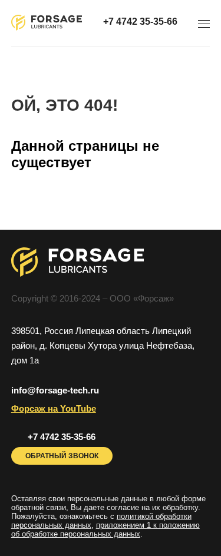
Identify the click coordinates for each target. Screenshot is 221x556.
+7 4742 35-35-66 (140, 21)
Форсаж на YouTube (53, 408)
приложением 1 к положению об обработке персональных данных (105, 529)
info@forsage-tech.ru (55, 390)
